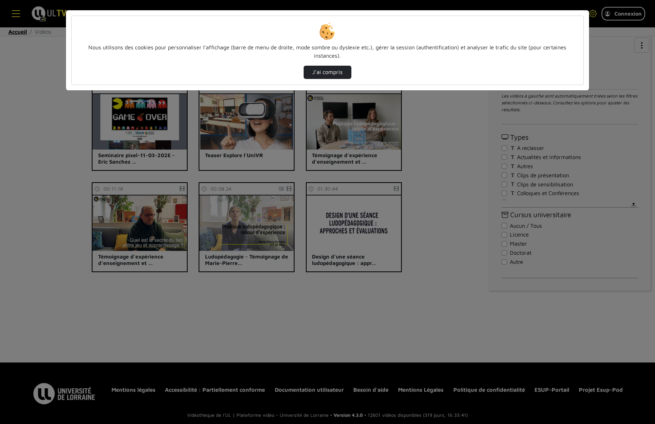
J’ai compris (327, 72)
